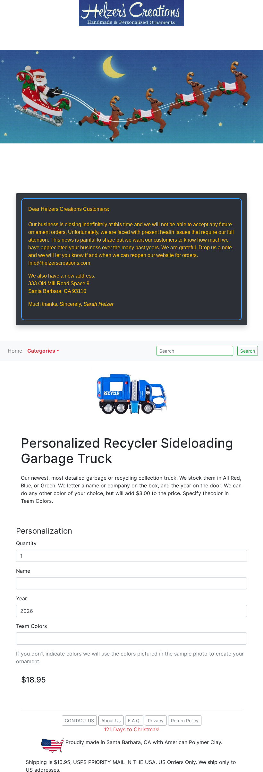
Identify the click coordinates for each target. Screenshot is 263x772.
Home (15, 350)
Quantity (26, 543)
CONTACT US (79, 720)
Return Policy (185, 720)
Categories (41, 350)
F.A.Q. (134, 720)
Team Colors (31, 626)
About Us (111, 720)
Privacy (156, 720)
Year (21, 598)
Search (247, 351)
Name (23, 571)
